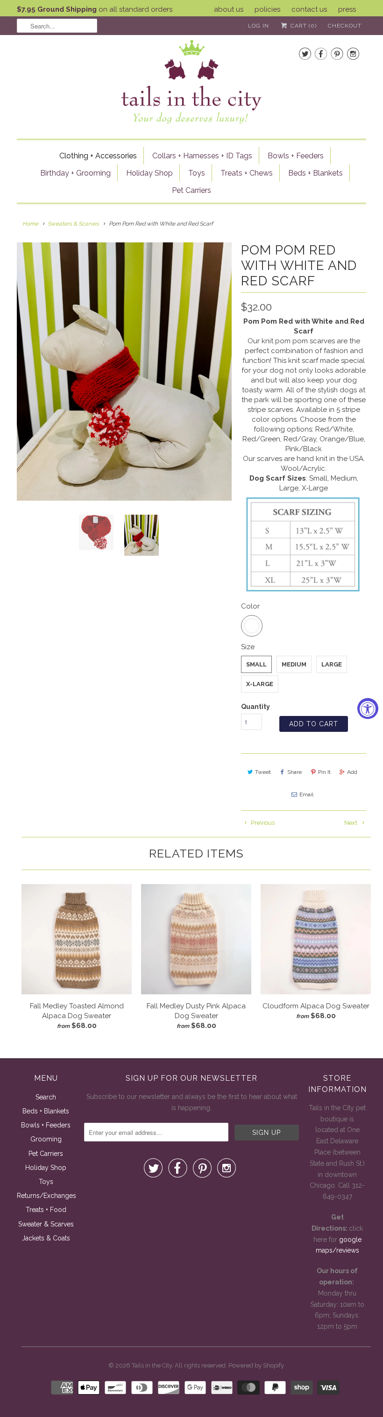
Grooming (46, 1139)
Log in (258, 25)
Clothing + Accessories (98, 155)
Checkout (345, 25)
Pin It (324, 772)
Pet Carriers (191, 190)
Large (331, 664)
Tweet (263, 772)
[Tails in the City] (191, 81)
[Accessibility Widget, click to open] (367, 708)
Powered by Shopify (256, 1365)
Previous (262, 822)
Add (352, 772)
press (347, 9)
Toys (196, 173)
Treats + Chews (246, 173)
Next (351, 822)
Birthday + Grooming (75, 173)
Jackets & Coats (46, 1238)
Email (306, 794)
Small (256, 664)
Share (294, 772)
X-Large (259, 683)
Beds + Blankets (315, 173)
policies (267, 9)
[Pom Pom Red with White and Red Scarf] (124, 371)
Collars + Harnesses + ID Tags (202, 155)
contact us (309, 9)
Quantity (255, 706)
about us (228, 9)
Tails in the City (152, 1365)
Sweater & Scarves (46, 1224)
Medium (294, 664)
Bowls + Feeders (296, 155)
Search (45, 1097)
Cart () (303, 25)
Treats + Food (46, 1209)
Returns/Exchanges (46, 1195)
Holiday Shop (149, 173)
